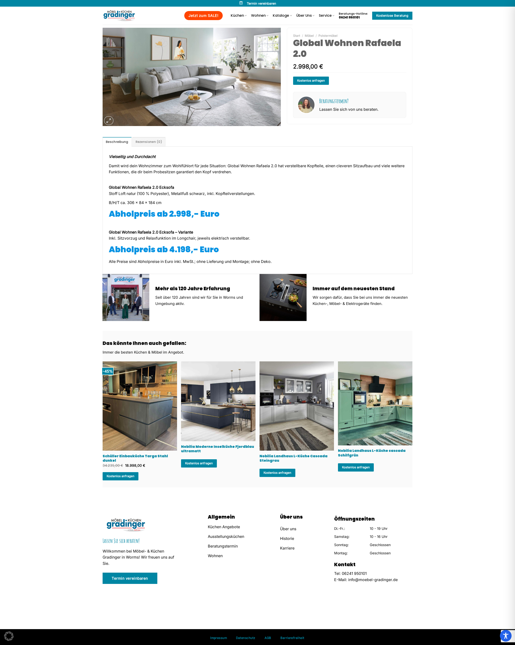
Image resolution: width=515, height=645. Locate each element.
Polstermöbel (328, 36)
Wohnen (258, 15)
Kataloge (281, 15)
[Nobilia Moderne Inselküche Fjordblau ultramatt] (218, 401)
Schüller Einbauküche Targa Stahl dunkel (135, 458)
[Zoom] (108, 120)
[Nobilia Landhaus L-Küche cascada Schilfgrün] (375, 403)
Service (325, 15)
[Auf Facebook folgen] (337, 605)
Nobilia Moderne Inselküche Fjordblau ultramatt (217, 448)
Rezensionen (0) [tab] (149, 142)
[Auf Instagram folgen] (343, 605)
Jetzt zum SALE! (203, 15)
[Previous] (111, 408)
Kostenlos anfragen (311, 80)
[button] (9, 636)
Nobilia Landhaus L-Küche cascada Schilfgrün (372, 452)
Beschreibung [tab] (117, 142)
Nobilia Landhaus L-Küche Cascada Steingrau (294, 458)
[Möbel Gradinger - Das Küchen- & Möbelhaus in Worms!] (123, 16)
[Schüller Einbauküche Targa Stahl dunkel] (140, 406)
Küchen (237, 15)
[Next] (403, 408)
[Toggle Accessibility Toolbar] (506, 636)
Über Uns (304, 15)
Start (296, 36)
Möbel (309, 36)
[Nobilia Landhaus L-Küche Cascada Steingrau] (297, 406)
